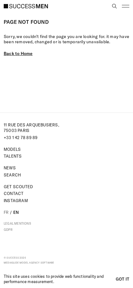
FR (6, 212)
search (12, 175)
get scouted (18, 186)
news (10, 168)
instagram (16, 200)
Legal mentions (17, 224)
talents (13, 156)
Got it (122, 279)
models (12, 149)
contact (14, 193)
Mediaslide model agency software (29, 262)
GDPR (8, 230)
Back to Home (18, 53)
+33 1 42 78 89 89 (20, 137)
